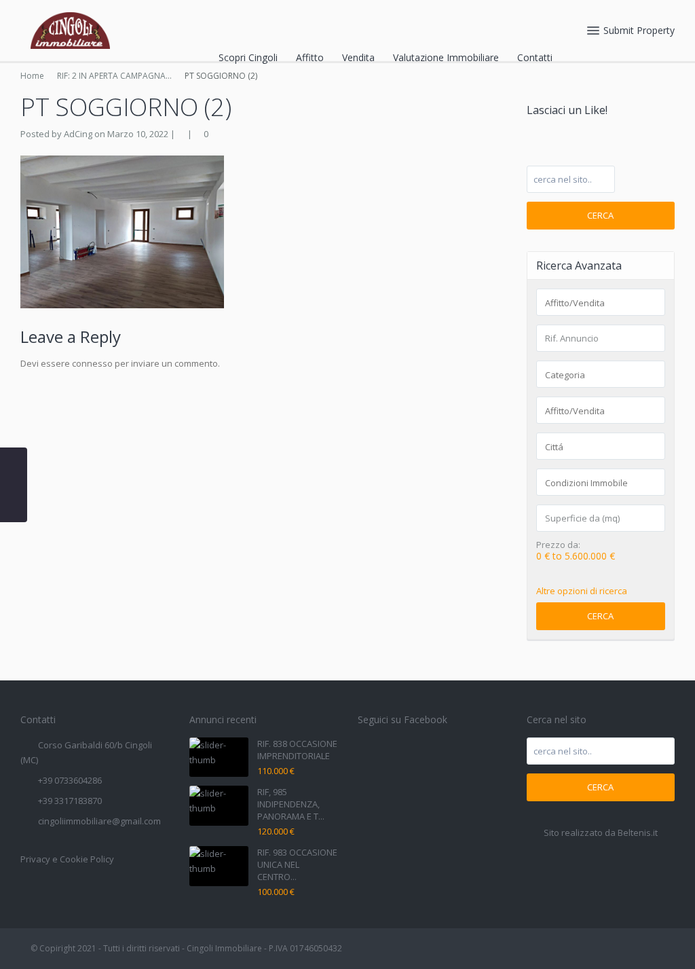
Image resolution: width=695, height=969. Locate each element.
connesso (92, 363)
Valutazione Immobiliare (446, 57)
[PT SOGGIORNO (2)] (122, 231)
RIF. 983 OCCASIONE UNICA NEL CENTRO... (297, 864)
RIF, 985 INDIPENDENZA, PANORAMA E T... (290, 804)
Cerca (600, 215)
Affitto (310, 57)
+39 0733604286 (70, 780)
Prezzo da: (558, 545)
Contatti (534, 57)
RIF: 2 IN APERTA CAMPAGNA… (114, 75)
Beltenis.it (638, 832)
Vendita (358, 57)
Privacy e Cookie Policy (67, 859)
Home (32, 75)
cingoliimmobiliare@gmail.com (99, 821)
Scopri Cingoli (248, 57)
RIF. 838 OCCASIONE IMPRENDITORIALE (297, 749)
